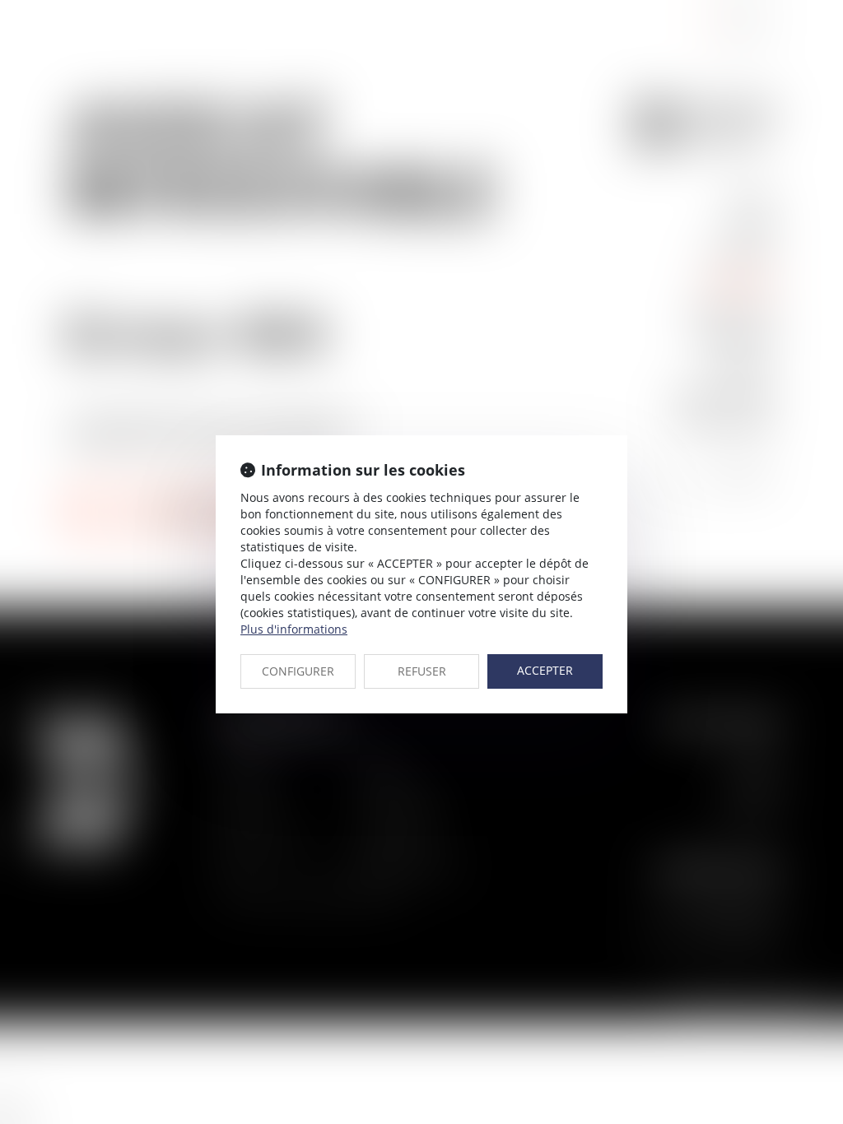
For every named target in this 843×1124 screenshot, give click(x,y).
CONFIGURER (298, 671)
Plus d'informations (293, 629)
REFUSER (422, 671)
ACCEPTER (545, 670)
